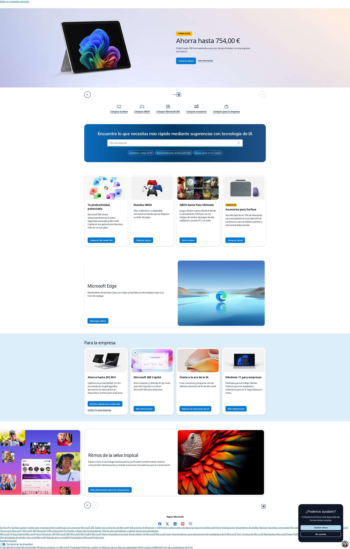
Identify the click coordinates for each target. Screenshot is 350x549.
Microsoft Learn (163, 534)
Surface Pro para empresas (99, 410)
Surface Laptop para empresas (105, 403)
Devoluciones (228, 527)
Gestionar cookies (89, 547)
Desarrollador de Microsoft (142, 534)
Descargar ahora (98, 320)
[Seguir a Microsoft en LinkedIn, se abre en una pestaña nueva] (175, 524)
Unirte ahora (188, 240)
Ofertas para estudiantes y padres (118, 530)
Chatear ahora (321, 527)
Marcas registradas (127, 547)
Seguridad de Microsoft (23, 534)
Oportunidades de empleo (13, 537)
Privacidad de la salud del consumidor (18, 547)
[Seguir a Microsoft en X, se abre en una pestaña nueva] (167, 524)
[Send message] (239, 143)
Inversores (99, 537)
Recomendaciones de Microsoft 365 (174, 152)
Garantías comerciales (279, 527)
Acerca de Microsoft (36, 537)
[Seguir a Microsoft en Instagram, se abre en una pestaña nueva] (190, 524)
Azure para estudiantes (147, 530)
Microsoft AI (6, 534)
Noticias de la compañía (57, 537)
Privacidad (75, 547)
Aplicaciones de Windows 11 (143, 527)
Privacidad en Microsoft (81, 537)
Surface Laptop (19, 527)
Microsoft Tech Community (240, 534)
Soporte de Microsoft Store (208, 527)
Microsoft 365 (87, 527)
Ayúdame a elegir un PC (141, 152)
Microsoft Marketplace (265, 534)
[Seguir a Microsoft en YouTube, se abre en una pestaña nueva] (182, 524)
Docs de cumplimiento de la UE (177, 547)
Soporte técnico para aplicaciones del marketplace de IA (199, 534)
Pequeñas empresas (118, 534)
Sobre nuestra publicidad (149, 547)
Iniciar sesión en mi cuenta (207, 152)
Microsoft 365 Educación (34, 530)
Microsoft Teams (99, 534)
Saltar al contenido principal (14, 1)
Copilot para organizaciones (41, 527)
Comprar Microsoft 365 (101, 240)
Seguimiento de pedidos (247, 527)
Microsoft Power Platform (289, 534)
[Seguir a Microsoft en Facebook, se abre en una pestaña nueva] (160, 524)
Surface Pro (5, 527)
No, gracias (320, 534)
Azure (39, 534)
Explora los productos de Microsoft (112, 527)
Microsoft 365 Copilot (80, 534)
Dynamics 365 (49, 534)
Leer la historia (97, 489)
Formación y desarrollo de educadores (82, 530)
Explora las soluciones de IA (195, 408)
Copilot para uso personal (67, 527)
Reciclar (264, 527)
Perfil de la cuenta (166, 527)
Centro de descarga (184, 527)
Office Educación (55, 530)
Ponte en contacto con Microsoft (53, 547)
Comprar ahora (94, 60)
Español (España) (8, 540)
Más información (113, 60)
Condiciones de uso (108, 547)
